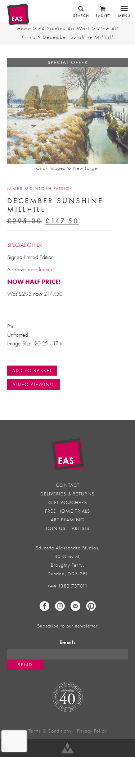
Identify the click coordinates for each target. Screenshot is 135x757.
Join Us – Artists (67, 528)
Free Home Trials (67, 511)
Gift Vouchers (67, 502)
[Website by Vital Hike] (67, 748)
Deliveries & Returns (67, 494)
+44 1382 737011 (67, 586)
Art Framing (68, 520)
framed (46, 269)
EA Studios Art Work (64, 29)
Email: (67, 642)
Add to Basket (32, 370)
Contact (68, 485)
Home (24, 29)
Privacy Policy (92, 731)
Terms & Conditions (49, 731)
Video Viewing (33, 384)
